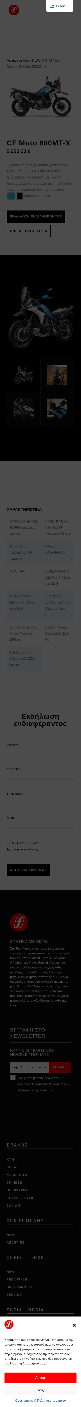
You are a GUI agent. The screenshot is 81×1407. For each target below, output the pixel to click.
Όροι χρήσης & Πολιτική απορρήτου (40, 1400)
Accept (40, 1378)
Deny (41, 1390)
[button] (74, 1325)
